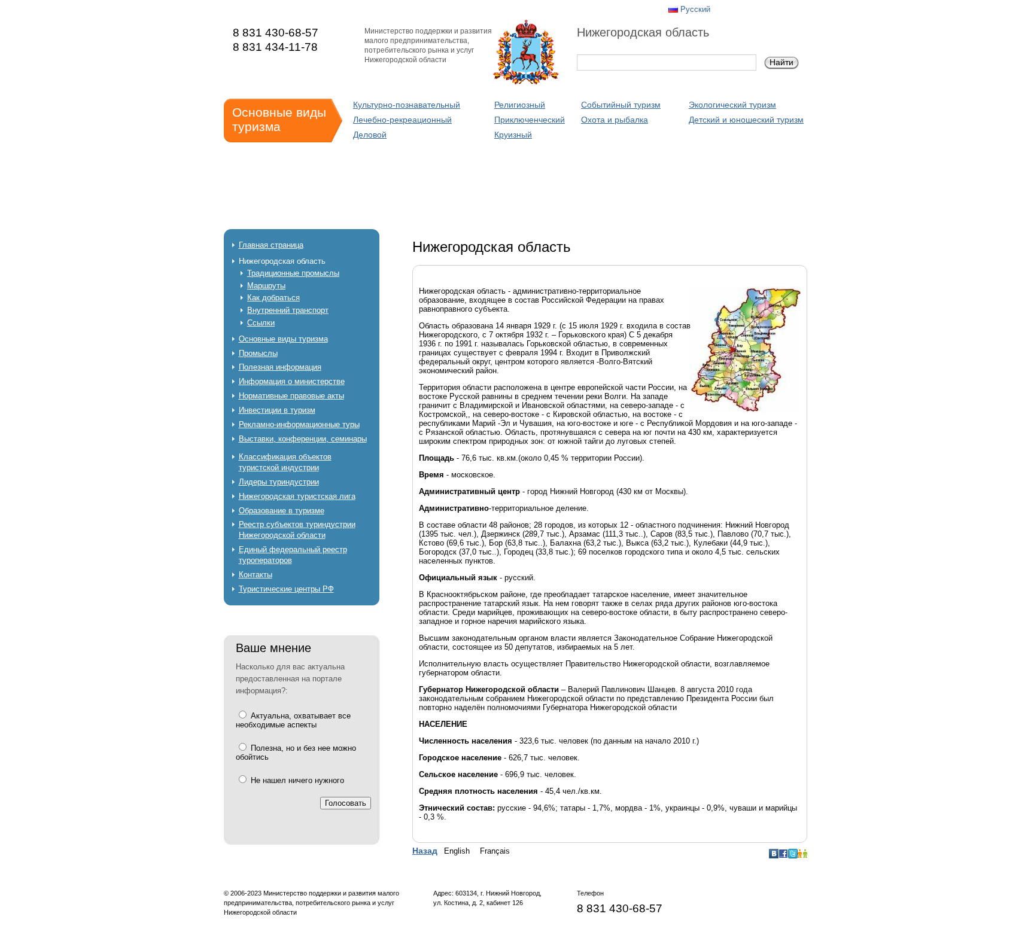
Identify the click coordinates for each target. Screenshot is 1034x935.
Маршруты (266, 285)
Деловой (370, 134)
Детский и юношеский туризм (746, 119)
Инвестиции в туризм (277, 410)
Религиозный (519, 104)
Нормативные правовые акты (291, 395)
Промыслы (258, 353)
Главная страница (271, 244)
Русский (695, 9)
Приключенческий (529, 119)
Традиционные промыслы (293, 273)
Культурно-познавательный (406, 104)
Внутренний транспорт (288, 310)
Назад (424, 850)
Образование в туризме (281, 510)
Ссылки (261, 322)
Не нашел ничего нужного (296, 780)
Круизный (513, 134)
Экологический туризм (732, 104)
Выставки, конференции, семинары (303, 438)
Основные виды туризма (283, 338)
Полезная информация (280, 367)
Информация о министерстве (292, 381)
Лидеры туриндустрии (279, 481)
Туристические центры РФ (286, 588)
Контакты (255, 574)
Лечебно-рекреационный (402, 119)
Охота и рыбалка (614, 119)
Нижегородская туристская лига (297, 496)
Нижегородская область (282, 261)
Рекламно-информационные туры (299, 424)
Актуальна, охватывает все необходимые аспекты (293, 720)
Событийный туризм (621, 104)
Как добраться (273, 297)
